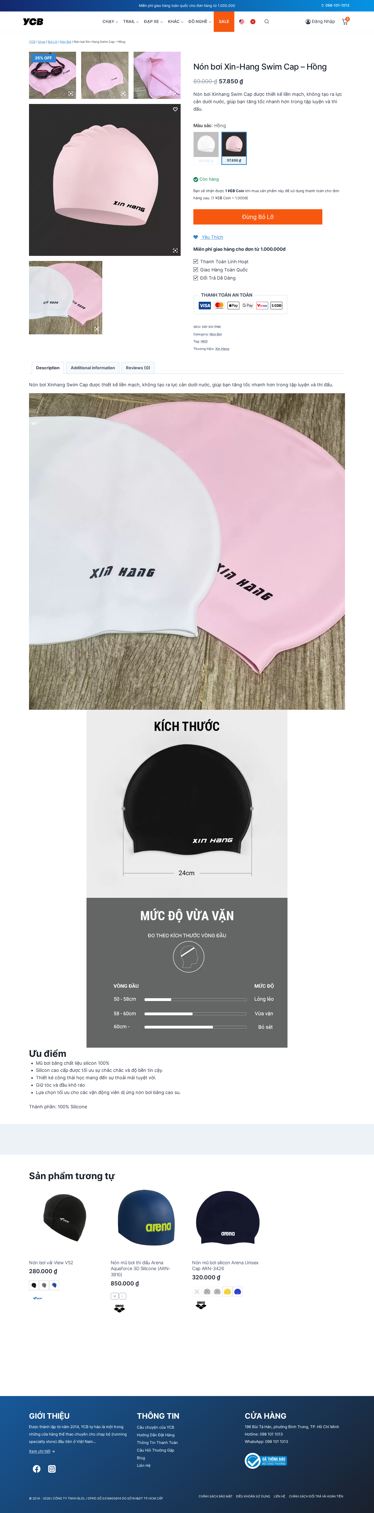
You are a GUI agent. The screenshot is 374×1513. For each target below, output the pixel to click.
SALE (224, 21)
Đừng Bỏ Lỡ (258, 216)
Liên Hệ (144, 1465)
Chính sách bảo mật (216, 1496)
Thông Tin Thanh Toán (157, 1442)
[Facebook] (36, 1469)
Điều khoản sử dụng (253, 1496)
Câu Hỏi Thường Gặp (155, 1450)
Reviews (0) (138, 367)
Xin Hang (222, 349)
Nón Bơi (216, 334)
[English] (242, 21)
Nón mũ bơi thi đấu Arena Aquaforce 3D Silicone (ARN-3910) (140, 1269)
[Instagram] (52, 1469)
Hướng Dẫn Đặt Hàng (156, 1434)
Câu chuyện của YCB (155, 1427)
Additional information (93, 367)
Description (48, 367)
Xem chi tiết (39, 1451)
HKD (204, 341)
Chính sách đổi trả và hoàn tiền (316, 1496)
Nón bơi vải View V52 (51, 1262)
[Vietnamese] (253, 21)
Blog (141, 1457)
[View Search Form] (266, 21)
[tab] (48, 368)
